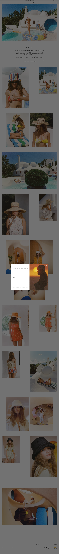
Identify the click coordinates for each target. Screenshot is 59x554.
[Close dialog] (46, 265)
